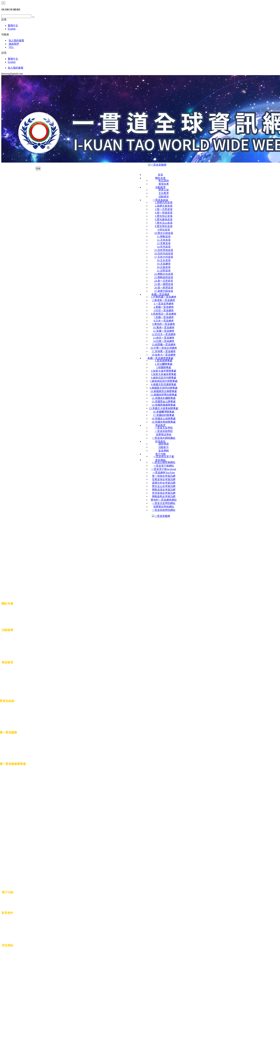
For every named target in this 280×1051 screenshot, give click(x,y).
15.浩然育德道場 (163, 250)
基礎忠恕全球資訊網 (163, 482)
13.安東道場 (163, 243)
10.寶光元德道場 (163, 233)
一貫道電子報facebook (163, 469)
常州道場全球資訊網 (163, 493)
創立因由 (163, 180)
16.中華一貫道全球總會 (163, 348)
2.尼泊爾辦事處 (163, 364)
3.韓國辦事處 (163, 367)
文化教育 (163, 193)
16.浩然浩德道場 (163, 253)
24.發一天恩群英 (163, 280)
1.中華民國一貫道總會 (163, 296)
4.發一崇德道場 (163, 212)
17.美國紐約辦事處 (163, 415)
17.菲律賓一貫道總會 (164, 351)
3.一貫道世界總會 (164, 303)
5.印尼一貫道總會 (164, 310)
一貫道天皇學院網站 (163, 503)
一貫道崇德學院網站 (163, 510)
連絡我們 (14, 44)
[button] (3, 19)
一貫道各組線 (160, 200)
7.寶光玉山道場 (163, 222)
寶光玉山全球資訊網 (163, 486)
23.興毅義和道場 (163, 277)
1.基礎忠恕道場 (163, 202)
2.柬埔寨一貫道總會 (163, 300)
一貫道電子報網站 (163, 465)
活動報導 (160, 187)
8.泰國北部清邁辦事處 (163, 384)
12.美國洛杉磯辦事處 (164, 398)
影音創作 (160, 441)
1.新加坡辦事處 (163, 360)
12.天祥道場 (163, 239)
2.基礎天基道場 (163, 205)
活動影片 (163, 447)
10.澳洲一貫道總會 (163, 327)
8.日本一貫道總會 (164, 320)
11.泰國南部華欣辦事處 (163, 394)
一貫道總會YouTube (163, 472)
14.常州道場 (163, 246)
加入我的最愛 (16, 40)
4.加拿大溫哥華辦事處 (163, 370)
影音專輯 (163, 450)
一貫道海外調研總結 (163, 438)
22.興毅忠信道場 (163, 274)
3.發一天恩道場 (163, 209)
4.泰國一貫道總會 (164, 307)
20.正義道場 (163, 267)
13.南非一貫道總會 (163, 337)
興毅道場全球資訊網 (163, 489)
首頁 (160, 174)
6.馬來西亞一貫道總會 (163, 313)
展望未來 (163, 184)
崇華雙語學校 (163, 434)
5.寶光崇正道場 (163, 216)
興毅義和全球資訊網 (163, 496)
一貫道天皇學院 (164, 427)
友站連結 (160, 459)
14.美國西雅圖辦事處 (164, 404)
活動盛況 (163, 196)
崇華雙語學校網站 (163, 506)
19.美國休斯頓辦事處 (164, 422)
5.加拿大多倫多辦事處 (163, 374)
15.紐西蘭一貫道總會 (164, 344)
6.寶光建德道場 (163, 219)
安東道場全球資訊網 (163, 479)
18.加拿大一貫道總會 (164, 354)
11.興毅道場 (163, 236)
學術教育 (160, 425)
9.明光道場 (164, 229)
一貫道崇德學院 (164, 431)
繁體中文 (13, 25)
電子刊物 (160, 454)
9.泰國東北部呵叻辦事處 (164, 387)
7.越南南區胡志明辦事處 (164, 381)
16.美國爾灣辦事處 (163, 411)
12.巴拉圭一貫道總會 (164, 334)
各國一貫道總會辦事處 (160, 358)
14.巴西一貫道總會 (163, 341)
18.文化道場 (163, 260)
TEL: (11, 47)
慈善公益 (163, 189)
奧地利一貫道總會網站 (164, 499)
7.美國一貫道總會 (164, 317)
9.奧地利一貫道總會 (163, 324)
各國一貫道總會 (160, 294)
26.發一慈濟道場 (163, 287)
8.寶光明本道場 (163, 226)
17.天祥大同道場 (163, 257)
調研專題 (163, 443)
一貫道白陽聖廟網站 (163, 462)
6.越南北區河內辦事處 (163, 377)
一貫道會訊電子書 (163, 456)
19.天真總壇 (163, 263)
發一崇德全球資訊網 (163, 476)
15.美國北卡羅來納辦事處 (163, 408)
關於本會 (160, 178)
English (12, 28)
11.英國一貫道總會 (163, 331)
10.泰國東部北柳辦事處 (163, 391)
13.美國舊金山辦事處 (164, 401)
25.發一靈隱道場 (163, 284)
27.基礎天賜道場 (163, 291)
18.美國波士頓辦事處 (164, 418)
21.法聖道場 (163, 270)
